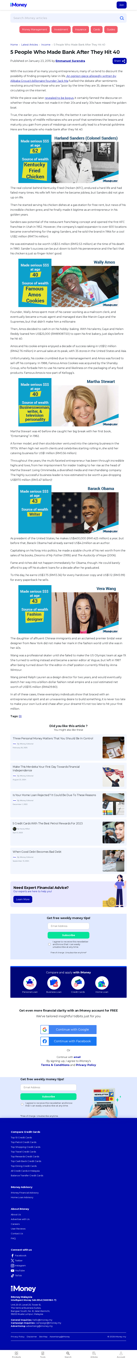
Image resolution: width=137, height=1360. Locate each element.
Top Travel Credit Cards (23, 1151)
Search (68, 1357)
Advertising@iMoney (60, 1336)
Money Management (34, 29)
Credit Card (27, 33)
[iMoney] (18, 5)
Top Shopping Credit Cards (25, 1147)
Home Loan (102, 992)
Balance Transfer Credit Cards (27, 1175)
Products (16, 1357)
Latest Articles (29, 44)
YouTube (20, 1270)
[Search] (122, 18)
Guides (111, 29)
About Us (16, 1214)
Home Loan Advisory (22, 1197)
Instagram (20, 1265)
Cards (96, 29)
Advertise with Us (20, 1219)
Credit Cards (78, 992)
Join (121, 5)
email (77, 1057)
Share (117, 60)
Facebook (20, 1255)
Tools (42, 1357)
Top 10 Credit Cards (21, 1137)
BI (20, 716)
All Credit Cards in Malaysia (25, 1170)
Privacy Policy (86, 1065)
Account (121, 1357)
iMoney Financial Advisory (25, 1192)
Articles (94, 1357)
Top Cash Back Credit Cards (26, 1161)
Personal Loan (30, 992)
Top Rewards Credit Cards (25, 1156)
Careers (15, 1224)
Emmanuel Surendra (70, 61)
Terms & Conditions (55, 1065)
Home (14, 44)
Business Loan (53, 992)
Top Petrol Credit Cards (23, 1142)
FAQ (13, 1238)
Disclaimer (32, 1336)
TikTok (18, 1275)
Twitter (19, 1260)
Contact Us (17, 1233)
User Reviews (18, 1228)
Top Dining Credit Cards (24, 1166)
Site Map (43, 1336)
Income (45, 44)
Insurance (26, 42)
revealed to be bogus (59, 98)
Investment (61, 29)
